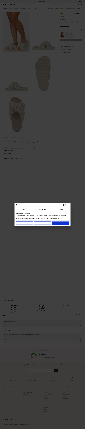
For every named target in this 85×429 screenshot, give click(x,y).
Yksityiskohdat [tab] (42, 209)
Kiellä (24, 223)
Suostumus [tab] (23, 209)
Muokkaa (42, 223)
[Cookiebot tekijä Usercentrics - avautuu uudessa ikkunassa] (63, 205)
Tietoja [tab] (61, 209)
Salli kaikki (60, 223)
